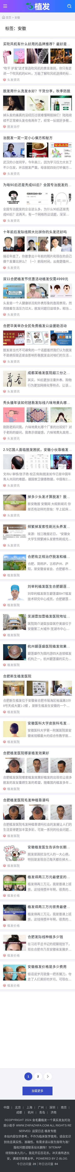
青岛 (42, 1112)
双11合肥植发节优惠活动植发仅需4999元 (35, 279)
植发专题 (50, 1131)
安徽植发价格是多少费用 (47, 967)
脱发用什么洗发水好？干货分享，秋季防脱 (36, 91)
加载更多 (37, 1090)
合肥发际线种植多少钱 (45, 937)
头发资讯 (13, 79)
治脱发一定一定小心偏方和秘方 (28, 138)
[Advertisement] (37, 1031)
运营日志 (38, 1131)
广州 (41, 1107)
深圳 (52, 1107)
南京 (64, 1107)
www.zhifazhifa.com (32, 1125)
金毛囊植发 (39, 1120)
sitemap (55, 1147)
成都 (19, 1112)
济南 (53, 1112)
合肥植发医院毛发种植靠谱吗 (26, 800)
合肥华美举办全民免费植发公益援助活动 (35, 326)
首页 (8, 17)
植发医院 (13, 575)
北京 (18, 1107)
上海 (29, 1107)
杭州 (31, 1112)
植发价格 (13, 895)
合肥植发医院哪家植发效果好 (26, 753)
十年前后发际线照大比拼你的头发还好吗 (35, 232)
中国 (6, 1107)
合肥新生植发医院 (17, 676)
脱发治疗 (13, 126)
